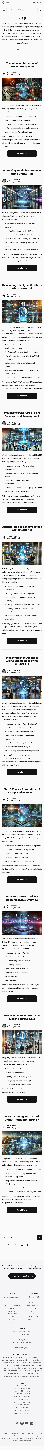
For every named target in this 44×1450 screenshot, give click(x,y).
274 (29, 1245)
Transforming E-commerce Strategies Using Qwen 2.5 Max (22, 1360)
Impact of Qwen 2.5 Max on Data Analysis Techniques (22, 1363)
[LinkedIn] (31, 1423)
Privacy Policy (12, 1314)
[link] (22, 1276)
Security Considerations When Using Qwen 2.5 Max (22, 1373)
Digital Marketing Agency (22, 1348)
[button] (34, 2)
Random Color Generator (22, 1413)
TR (38, 2)
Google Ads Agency (22, 1334)
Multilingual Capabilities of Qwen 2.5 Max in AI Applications (22, 1371)
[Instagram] (22, 1423)
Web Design (32, 1319)
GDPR (12, 1316)
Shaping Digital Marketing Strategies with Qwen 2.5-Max (22, 1365)
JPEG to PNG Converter (22, 1402)
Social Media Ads (32, 1306)
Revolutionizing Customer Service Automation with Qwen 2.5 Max (22, 1376)
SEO (32, 1311)
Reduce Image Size (22, 1410)
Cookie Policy (11, 1308)
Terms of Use (11, 1311)
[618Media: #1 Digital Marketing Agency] (6, 2)
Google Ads (32, 1308)
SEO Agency (22, 1337)
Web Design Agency (22, 1345)
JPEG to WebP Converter (22, 1399)
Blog (11, 1322)
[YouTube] (27, 1423)
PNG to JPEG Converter (22, 1394)
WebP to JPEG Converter (22, 1391)
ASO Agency (22, 1340)
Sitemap (12, 1319)
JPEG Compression (22, 1405)
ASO (32, 1314)
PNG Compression (22, 1408)
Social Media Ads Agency (22, 1332)
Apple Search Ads (32, 1316)
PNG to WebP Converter (22, 1397)
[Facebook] (12, 1423)
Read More (22, 153)
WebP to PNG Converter (22, 1388)
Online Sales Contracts (12, 1306)
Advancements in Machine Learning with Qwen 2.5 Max (22, 1357)
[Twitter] (17, 1423)
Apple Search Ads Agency (22, 1342)
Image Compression (22, 1385)
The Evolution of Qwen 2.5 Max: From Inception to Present (22, 1368)
